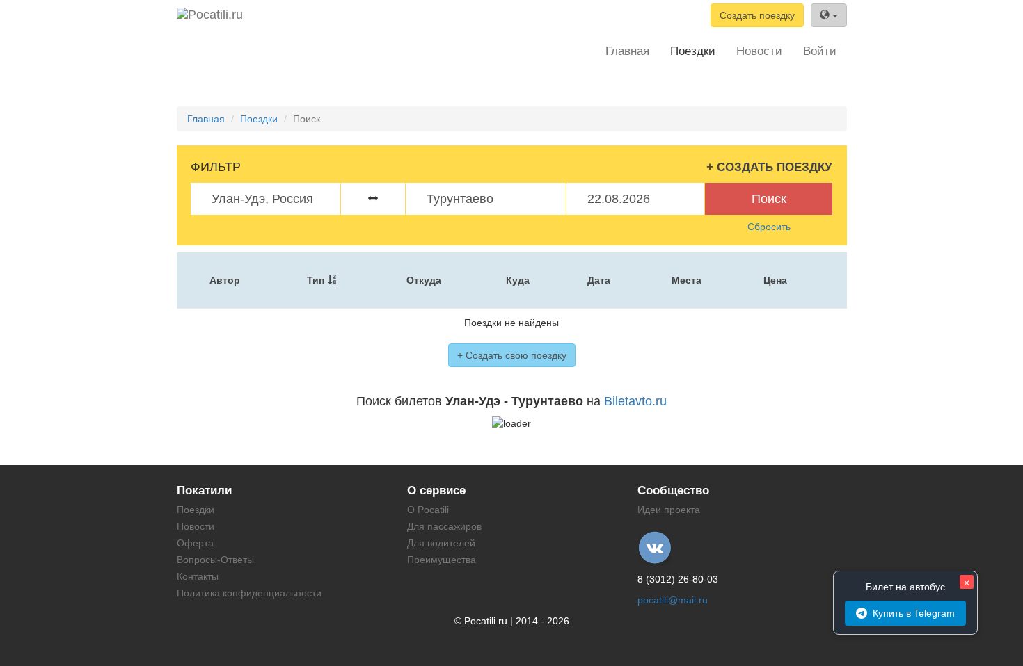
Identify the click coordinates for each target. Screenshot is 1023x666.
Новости (759, 51)
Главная (627, 51)
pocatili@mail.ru (672, 600)
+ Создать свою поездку (511, 355)
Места (686, 280)
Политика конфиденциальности (249, 593)
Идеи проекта (668, 509)
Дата (598, 280)
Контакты (198, 576)
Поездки (692, 51)
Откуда (423, 280)
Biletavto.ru (635, 401)
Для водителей (441, 543)
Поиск (769, 199)
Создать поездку (757, 15)
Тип (315, 280)
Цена (775, 280)
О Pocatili (428, 509)
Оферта (195, 543)
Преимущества (441, 559)
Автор (224, 280)
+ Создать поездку (769, 167)
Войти (819, 51)
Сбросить (769, 226)
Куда (518, 280)
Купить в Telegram (914, 613)
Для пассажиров (444, 526)
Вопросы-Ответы (215, 559)
